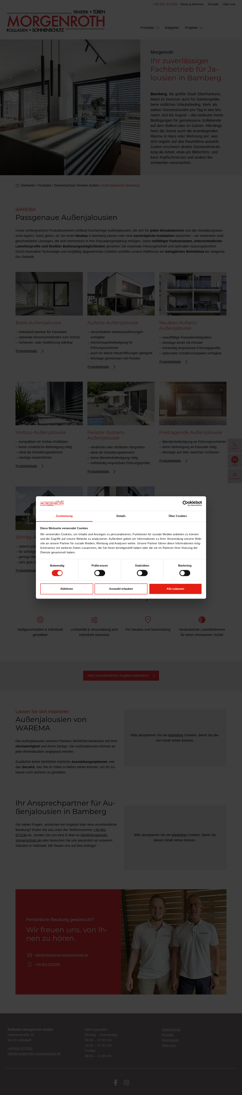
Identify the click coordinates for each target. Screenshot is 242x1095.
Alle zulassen (175, 588)
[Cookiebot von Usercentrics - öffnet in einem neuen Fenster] (185, 503)
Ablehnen (66, 588)
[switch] (99, 573)
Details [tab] (121, 516)
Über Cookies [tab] (178, 516)
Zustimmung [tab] (64, 516)
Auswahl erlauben (121, 588)
